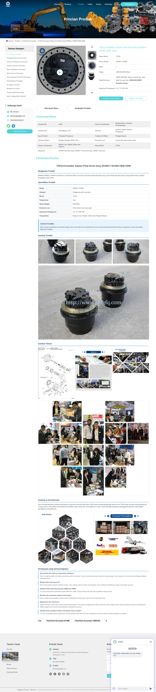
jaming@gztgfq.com (59, 669)
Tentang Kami (69, 4)
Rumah (57, 4)
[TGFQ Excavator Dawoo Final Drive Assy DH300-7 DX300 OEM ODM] (61, 70)
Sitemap (33, 690)
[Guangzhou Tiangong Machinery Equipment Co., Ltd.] (8, 4)
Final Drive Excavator (29, 41)
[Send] (150, 688)
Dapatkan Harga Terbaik (111, 98)
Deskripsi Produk (83, 108)
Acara (98, 4)
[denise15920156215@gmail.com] (67, 674)
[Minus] (150, 642)
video (90, 4)
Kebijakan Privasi (23, 690)
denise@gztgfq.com (17, 116)
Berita (9, 664)
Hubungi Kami (110, 4)
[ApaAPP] (8, 126)
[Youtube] (59, 674)
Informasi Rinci (51, 108)
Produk (81, 4)
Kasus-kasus (12, 668)
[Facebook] (54, 674)
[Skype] (13, 126)
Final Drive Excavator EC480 (58, 621)
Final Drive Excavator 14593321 (87, 621)
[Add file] (113, 688)
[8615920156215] (63, 674)
